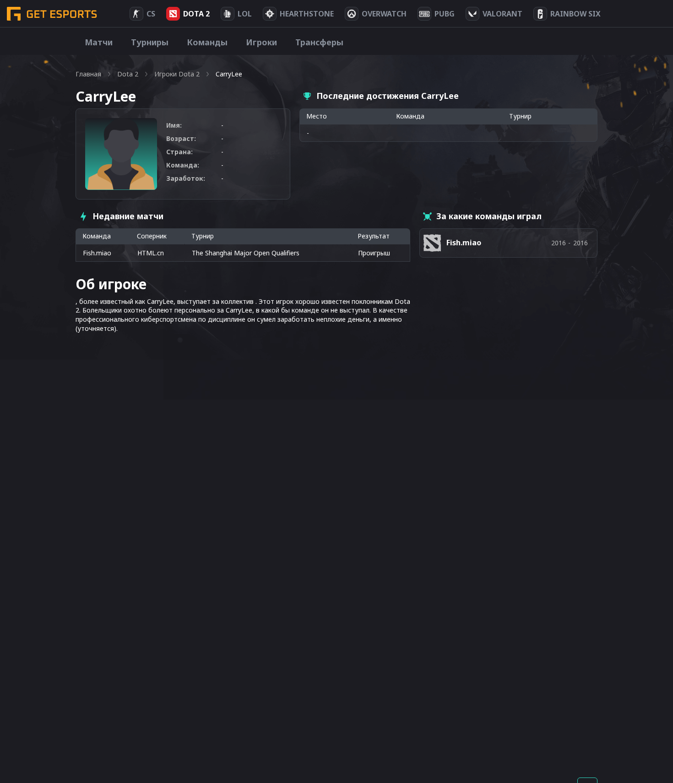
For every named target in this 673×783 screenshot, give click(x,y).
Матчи (99, 42)
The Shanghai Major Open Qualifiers (245, 252)
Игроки (261, 42)
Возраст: (181, 138)
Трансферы (319, 42)
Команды (207, 42)
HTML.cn (150, 252)
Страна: (179, 151)
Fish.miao (97, 252)
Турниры (149, 42)
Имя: (174, 125)
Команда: (182, 165)
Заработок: (185, 178)
